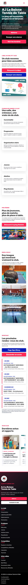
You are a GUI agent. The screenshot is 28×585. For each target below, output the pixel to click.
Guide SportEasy (5, 579)
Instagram (3, 583)
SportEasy (4, 562)
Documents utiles (6, 565)
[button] (14, 274)
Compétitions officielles (7, 547)
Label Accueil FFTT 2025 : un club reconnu (12, 455)
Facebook (3, 581)
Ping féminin (4, 535)
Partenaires (4, 520)
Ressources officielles (7, 567)
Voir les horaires (14, 42)
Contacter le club (14, 502)
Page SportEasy (14, 350)
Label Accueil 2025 (6, 514)
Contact (3, 560)
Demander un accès (14, 355)
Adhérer (14, 33)
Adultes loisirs (5, 532)
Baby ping (3, 527)
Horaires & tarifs (5, 537)
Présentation (4, 512)
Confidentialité (5, 577)
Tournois (3, 552)
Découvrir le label (14, 70)
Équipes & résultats (6, 545)
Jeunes (3, 530)
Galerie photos (5, 517)
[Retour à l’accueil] (4, 479)
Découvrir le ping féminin (14, 225)
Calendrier (4, 550)
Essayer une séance (14, 37)
